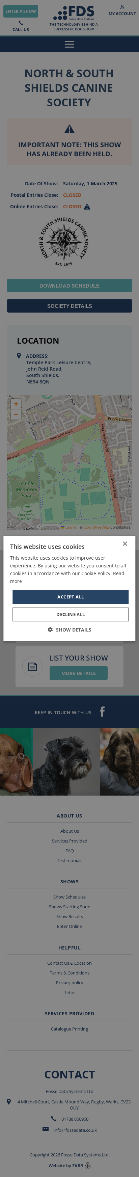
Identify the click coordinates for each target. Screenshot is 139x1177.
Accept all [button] (70, 597)
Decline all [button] (70, 614)
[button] (69, 629)
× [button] (124, 543)
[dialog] (69, 588)
